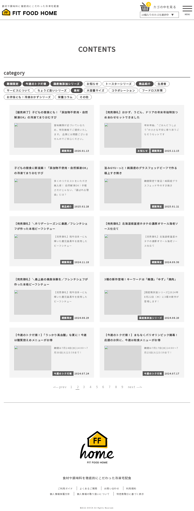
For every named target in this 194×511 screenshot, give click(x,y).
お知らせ (93, 84)
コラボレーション (123, 90)
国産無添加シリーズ (66, 84)
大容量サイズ (96, 90)
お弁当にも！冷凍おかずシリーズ (29, 97)
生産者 (162, 84)
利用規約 (131, 488)
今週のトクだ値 (36, 84)
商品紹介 (145, 84)
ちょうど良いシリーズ (52, 90)
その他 (84, 97)
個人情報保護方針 (60, 493)
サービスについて (19, 90)
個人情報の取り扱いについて (93, 493)
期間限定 (13, 84)
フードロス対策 (152, 90)
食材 (77, 90)
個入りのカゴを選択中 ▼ (158, 14)
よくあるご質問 (88, 488)
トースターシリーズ (119, 84)
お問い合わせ (111, 488)
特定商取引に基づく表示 (130, 493)
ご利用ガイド (65, 488)
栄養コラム (65, 97)
